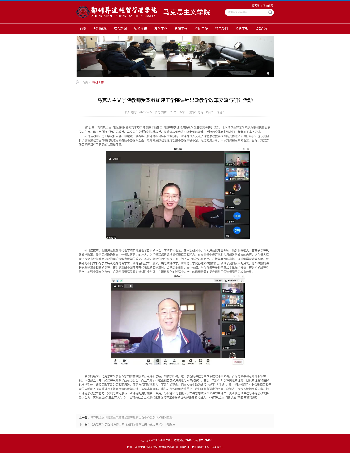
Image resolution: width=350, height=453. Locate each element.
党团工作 (201, 28)
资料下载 (241, 28)
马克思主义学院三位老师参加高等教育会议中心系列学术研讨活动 (131, 417)
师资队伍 (140, 28)
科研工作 (181, 28)
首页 (83, 28)
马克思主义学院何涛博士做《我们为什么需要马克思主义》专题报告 (132, 424)
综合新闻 (120, 28)
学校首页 (268, 5)
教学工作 (160, 28)
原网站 (255, 5)
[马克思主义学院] (147, 12)
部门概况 (100, 28)
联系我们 (262, 28)
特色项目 (221, 28)
